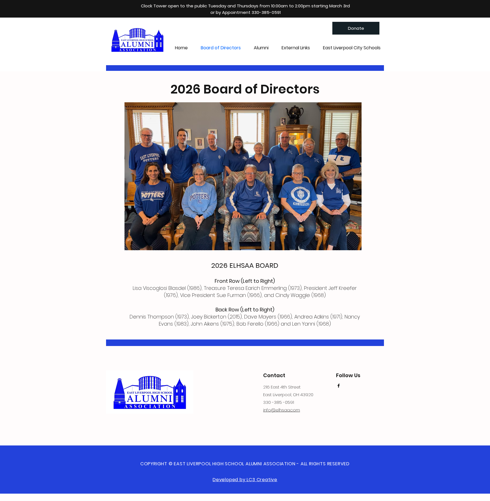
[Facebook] (338, 385)
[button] (261, 47)
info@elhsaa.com (281, 410)
